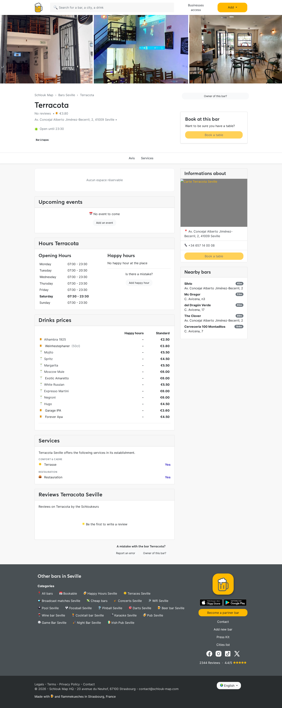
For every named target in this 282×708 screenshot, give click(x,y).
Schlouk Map (44, 95)
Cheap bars (98, 601)
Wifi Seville (159, 601)
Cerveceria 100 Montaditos (204, 326)
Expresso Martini (56, 391)
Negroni (50, 397)
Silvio (188, 284)
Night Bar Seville (88, 623)
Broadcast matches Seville (60, 601)
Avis (132, 158)
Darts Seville (141, 608)
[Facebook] (209, 653)
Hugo (48, 404)
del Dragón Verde (197, 305)
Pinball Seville (111, 608)
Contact (223, 622)
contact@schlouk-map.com (159, 689)
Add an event (104, 222)
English (229, 685)
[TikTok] (227, 653)
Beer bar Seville (172, 608)
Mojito (48, 352)
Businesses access (196, 7)
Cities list (223, 645)
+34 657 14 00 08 (201, 245)
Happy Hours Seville (102, 593)
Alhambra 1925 (55, 339)
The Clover (192, 316)
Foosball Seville (80, 608)
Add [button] (231, 7)
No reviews (43, 113)
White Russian (54, 384)
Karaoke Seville (125, 615)
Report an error (125, 553)
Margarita (51, 365)
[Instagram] (218, 653)
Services (147, 158)
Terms (51, 684)
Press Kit (223, 637)
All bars (47, 593)
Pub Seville (154, 615)
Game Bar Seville (53, 623)
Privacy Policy (69, 684)
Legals (39, 684)
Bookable (69, 593)
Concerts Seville (129, 601)
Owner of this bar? (215, 96)
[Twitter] (237, 653)
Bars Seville (66, 95)
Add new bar (223, 629)
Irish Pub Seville (122, 623)
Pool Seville (50, 608)
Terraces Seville (138, 593)
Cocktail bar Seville (89, 615)
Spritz (48, 359)
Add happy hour (139, 282)
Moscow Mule (54, 372)
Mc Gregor (192, 294)
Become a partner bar (223, 613)
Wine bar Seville (53, 615)
